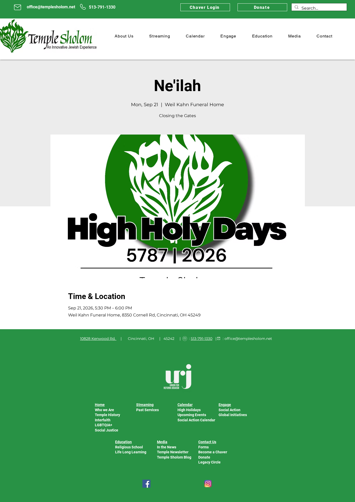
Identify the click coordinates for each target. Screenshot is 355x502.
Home (100, 405)
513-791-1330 (201, 338)
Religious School (129, 447)
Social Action (229, 410)
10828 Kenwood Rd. (97, 338)
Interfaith (102, 420)
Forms (203, 447)
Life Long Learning (130, 452)
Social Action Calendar (196, 420)
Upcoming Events (192, 415)
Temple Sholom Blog (174, 457)
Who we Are (104, 410)
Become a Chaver (212, 452)
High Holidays (189, 410)
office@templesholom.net (248, 338)
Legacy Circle (209, 462)
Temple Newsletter (172, 452)
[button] (124, 36)
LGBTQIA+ (103, 425)
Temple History (107, 415)
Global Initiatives (233, 415)
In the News (166, 447)
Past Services (147, 410)
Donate (204, 457)
